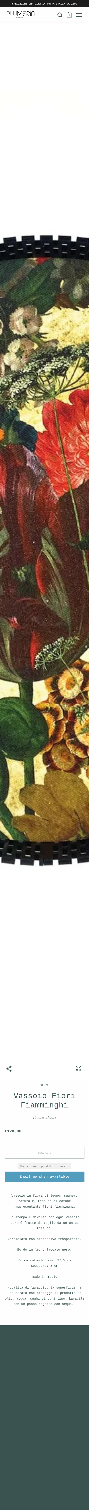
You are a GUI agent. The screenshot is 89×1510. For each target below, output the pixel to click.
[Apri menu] (79, 15)
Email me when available (44, 1177)
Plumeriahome (44, 1117)
